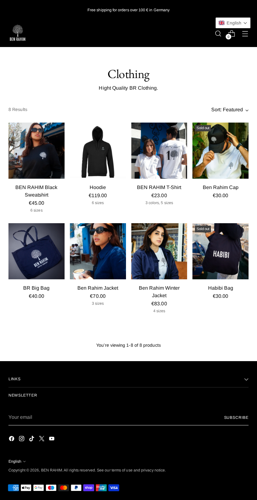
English (14, 461)
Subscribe (236, 417)
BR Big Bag (36, 288)
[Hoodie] (98, 151)
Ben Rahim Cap (221, 187)
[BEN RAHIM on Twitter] (42, 439)
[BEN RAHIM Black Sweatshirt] (36, 151)
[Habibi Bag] (220, 251)
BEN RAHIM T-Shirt (159, 187)
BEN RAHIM (51, 470)
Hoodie (98, 187)
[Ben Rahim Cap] (220, 151)
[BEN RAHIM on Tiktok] (32, 439)
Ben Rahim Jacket (97, 288)
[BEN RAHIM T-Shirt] (159, 151)
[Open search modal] (218, 33)
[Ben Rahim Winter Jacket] (159, 251)
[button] (233, 23)
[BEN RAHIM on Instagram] (22, 439)
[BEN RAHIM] (17, 34)
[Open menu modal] (245, 33)
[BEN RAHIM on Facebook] (12, 439)
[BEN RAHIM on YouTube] (52, 439)
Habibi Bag (220, 288)
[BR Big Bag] (36, 251)
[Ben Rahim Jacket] (98, 251)
